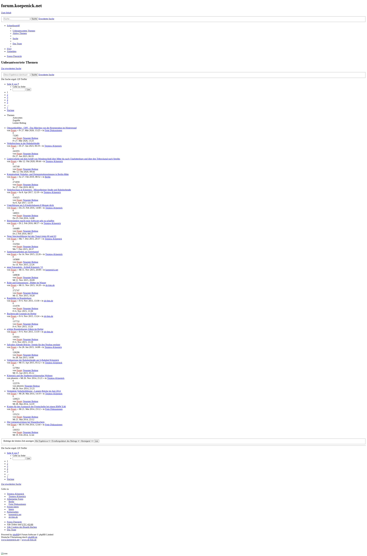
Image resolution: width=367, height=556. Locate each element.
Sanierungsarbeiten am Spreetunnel (23, 251)
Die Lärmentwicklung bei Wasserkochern (25, 422)
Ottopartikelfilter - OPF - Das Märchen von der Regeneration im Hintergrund (42, 128)
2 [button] (7, 95)
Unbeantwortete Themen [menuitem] (24, 31)
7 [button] (7, 108)
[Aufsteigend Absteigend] (86, 441)
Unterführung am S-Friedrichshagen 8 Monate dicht (30, 205)
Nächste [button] (10, 110)
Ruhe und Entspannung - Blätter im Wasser (26, 282)
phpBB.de (32, 537)
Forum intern (13, 507)
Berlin (47, 177)
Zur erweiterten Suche (11, 68)
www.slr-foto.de (29, 540)
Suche (34, 19)
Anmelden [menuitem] (11, 51)
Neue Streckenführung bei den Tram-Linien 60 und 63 (31, 236)
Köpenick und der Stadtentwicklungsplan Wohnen (29, 375)
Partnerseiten (12, 512)
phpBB (16, 534)
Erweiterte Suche (46, 18)
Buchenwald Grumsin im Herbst (21, 313)
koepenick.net (51, 270)
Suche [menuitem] (15, 38)
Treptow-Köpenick (53, 146)
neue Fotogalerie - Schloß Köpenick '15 (25, 267)
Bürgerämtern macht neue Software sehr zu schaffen (30, 221)
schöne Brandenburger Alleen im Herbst (25, 329)
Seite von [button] (13, 84)
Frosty (14, 130)
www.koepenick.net (10, 540)
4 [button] (7, 100)
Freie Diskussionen (53, 130)
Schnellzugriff (13, 25)
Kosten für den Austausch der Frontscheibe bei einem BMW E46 (36, 406)
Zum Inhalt (6, 12)
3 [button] (7, 97)
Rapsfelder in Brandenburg (19, 298)
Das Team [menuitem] (17, 43)
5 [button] (7, 102)
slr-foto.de (50, 285)
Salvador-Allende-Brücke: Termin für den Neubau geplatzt (33, 344)
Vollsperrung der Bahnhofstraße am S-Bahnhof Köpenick (33, 360)
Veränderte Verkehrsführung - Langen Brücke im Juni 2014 (34, 391)
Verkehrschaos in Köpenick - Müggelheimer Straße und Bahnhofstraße (39, 190)
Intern (11, 509)
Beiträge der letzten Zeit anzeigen (18, 441)
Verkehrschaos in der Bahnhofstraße (23, 143)
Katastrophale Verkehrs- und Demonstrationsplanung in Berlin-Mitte (38, 174)
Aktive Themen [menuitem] (20, 33)
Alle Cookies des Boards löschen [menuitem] (22, 527)
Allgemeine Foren (15, 499)
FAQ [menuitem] (9, 49)
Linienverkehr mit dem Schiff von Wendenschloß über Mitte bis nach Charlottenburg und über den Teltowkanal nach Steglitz (63, 159)
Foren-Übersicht (14, 522)
